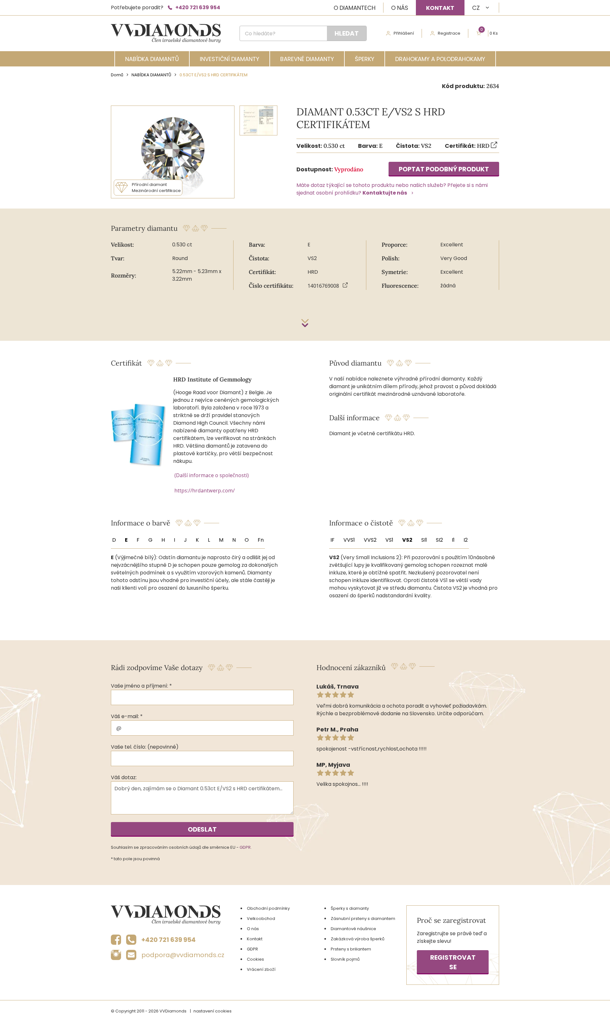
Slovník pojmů (345, 959)
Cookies (255, 959)
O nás (399, 8)
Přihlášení (404, 33)
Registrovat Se (453, 962)
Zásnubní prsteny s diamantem (363, 919)
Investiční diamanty (229, 59)
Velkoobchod (261, 919)
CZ (476, 8)
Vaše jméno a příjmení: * (141, 685)
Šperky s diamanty (350, 908)
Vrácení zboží (261, 969)
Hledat (347, 33)
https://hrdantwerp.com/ (204, 490)
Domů (117, 75)
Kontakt (440, 8)
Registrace (449, 33)
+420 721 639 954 (197, 7)
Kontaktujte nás (385, 192)
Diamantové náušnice (353, 929)
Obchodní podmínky (268, 908)
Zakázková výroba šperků (357, 939)
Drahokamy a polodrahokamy (440, 59)
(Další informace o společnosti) (211, 475)
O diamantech (355, 8)
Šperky (364, 59)
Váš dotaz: (124, 777)
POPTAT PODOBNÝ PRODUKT (444, 169)
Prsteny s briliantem (351, 949)
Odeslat (202, 829)
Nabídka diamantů (152, 59)
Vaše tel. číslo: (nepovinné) (145, 747)
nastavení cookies (212, 1011)
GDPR (245, 847)
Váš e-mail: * (127, 716)
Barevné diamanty (307, 59)
